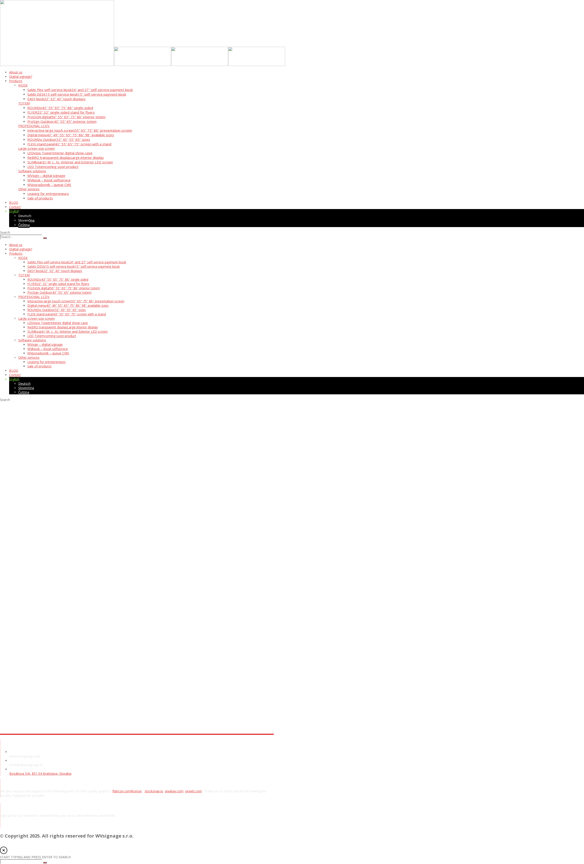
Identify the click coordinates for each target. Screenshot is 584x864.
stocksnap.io (154, 791)
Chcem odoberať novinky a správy (39, 825)
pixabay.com (174, 791)
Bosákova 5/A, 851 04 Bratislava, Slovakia (40, 773)
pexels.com (193, 791)
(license (136, 791)
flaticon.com (121, 791)
